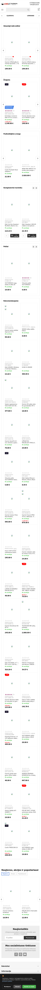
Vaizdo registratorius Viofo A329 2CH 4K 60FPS (11, 405)
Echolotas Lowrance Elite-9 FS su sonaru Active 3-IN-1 (11, 116)
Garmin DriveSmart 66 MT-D (11, 626)
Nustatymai (7, 986)
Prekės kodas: (9, 58)
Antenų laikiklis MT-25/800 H (10, 811)
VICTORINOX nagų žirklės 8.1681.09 (28, 848)
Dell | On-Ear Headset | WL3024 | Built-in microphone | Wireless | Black (12, 225)
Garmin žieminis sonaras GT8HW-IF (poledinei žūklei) (29, 116)
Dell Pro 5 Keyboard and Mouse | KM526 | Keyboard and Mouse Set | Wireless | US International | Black (28, 663)
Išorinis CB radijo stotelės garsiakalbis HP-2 (29, 404)
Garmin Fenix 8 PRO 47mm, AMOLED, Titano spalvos (28, 515)
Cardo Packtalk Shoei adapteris (11, 170)
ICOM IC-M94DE (27, 367)
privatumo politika (7, 981)
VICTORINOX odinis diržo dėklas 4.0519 (28, 736)
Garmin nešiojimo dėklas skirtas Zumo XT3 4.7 (29, 552)
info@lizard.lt (34, 4)
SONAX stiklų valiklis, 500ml (28, 329)
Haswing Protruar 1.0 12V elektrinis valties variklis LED (11, 737)
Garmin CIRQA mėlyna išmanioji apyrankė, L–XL (29, 62)
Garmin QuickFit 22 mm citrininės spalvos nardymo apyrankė (11, 442)
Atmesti (17, 986)
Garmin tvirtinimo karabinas (8, 911)
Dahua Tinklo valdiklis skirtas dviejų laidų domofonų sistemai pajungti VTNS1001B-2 (28, 700)
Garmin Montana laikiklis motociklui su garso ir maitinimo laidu (12, 700)
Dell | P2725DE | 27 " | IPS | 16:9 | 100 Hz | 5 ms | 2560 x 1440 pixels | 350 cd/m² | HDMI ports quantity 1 (11, 663)
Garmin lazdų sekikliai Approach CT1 (11, 331)
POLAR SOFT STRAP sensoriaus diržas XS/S (29, 811)
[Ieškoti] (28, 10)
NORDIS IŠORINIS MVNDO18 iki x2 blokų (28, 774)
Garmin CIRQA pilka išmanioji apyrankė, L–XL (12, 62)
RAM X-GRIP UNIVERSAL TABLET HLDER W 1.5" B (29, 589)
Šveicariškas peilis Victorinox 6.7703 (27, 282)
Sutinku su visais (29, 986)
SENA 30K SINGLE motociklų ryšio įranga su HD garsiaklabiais (29, 169)
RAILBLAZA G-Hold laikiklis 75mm (29, 911)
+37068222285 (34, 3)
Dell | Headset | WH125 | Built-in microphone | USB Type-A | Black (29, 225)
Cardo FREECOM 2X (11, 847)
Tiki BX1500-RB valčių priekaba (28, 626)
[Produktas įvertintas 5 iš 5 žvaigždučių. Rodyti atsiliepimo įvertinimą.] (8, 111)
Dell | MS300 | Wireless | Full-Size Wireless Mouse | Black (12, 368)
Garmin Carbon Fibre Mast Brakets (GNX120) (11, 515)
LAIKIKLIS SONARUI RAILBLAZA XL (11, 589)
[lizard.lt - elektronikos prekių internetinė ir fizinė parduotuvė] (9, 3)
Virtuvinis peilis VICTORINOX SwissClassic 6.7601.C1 (11, 478)
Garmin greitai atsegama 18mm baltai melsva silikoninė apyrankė (11, 774)
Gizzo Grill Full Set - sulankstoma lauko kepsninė (11, 551)
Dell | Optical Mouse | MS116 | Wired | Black (28, 478)
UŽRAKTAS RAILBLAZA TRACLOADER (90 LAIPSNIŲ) (29, 442)
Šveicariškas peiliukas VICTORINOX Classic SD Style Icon (11, 283)
